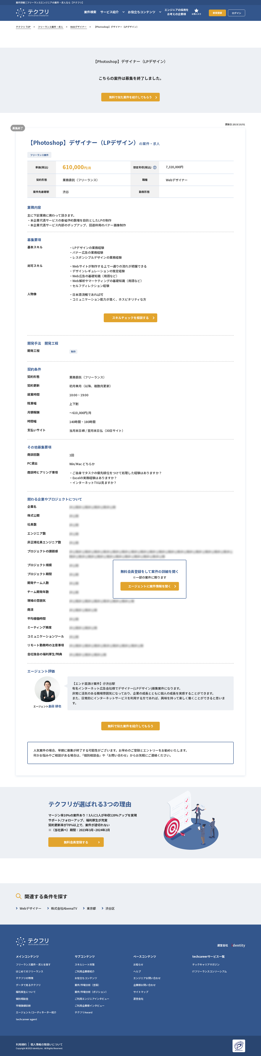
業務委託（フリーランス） (81, 180)
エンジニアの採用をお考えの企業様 (177, 12)
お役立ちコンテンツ (86, 978)
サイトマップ (140, 992)
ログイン (236, 13)
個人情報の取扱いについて (47, 1044)
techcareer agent (26, 1019)
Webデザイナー (78, 26)
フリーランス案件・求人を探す (33, 964)
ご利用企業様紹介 (85, 971)
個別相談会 (22, 999)
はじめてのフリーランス (29, 971)
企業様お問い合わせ (144, 985)
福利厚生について (26, 992)
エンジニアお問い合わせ (147, 978)
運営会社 (138, 999)
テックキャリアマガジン (206, 964)
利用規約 (21, 1044)
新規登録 (217, 12)
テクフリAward (83, 1012)
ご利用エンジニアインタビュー (92, 999)
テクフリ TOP (23, 26)
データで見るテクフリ (28, 985)
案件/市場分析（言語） (88, 985)
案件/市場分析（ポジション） (91, 992)
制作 (73, 351)
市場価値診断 (23, 1005)
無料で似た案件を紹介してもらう (130, 726)
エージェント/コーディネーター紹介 (36, 1012)
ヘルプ (137, 971)
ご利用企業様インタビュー (90, 1005)
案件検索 (90, 12)
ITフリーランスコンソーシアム (209, 971)
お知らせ (138, 964)
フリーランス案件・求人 (50, 26)
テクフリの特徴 (24, 978)
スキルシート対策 (85, 964)
